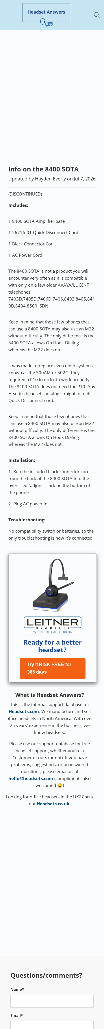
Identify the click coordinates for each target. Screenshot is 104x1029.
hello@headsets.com (30, 778)
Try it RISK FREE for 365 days (49, 668)
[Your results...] (98, 15)
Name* (17, 989)
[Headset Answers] (46, 15)
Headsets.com (24, 711)
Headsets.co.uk (53, 803)
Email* (16, 1015)
